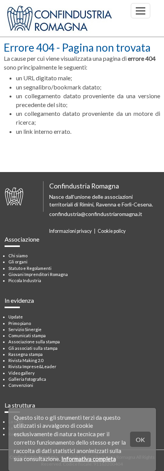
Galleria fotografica (27, 379)
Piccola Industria (24, 280)
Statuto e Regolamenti (29, 268)
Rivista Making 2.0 (25, 360)
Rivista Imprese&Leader (32, 366)
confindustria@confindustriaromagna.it (95, 214)
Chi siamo (17, 255)
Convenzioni (20, 385)
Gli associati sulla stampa (33, 348)
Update (15, 316)
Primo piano (19, 323)
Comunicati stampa (27, 335)
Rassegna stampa (25, 354)
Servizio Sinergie (25, 329)
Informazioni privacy (70, 231)
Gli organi (17, 261)
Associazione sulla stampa (34, 341)
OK (140, 439)
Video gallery (21, 372)
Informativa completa (88, 458)
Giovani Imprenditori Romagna (38, 274)
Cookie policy (111, 231)
